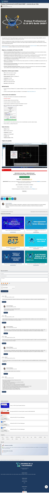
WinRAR (38, 181)
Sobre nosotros (24, 488)
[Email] (15, 199)
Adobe (28, 437)
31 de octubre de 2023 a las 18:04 (9, 316)
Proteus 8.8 (29, 91)
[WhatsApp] (10, 199)
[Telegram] (12, 199)
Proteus (3, 437)
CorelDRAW (40, 437)
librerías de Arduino (5, 46)
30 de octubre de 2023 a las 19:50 (11, 306)
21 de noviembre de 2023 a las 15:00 (11, 327)
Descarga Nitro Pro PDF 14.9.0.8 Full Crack (7, 211)
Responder (5, 312)
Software (35, 437)
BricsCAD (7, 437)
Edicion (45, 437)
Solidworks (11, 437)
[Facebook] (2, 199)
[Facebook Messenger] (4, 199)
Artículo (24, 437)
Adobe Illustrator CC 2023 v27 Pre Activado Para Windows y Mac (39, 211)
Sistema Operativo (18, 437)
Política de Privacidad (24, 481)
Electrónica (24, 191)
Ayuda (24, 489)
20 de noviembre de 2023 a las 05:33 (10, 358)
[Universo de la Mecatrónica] (24, 465)
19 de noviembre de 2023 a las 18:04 (10, 337)
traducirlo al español (33, 45)
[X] (7, 199)
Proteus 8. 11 (34, 91)
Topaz (31, 437)
